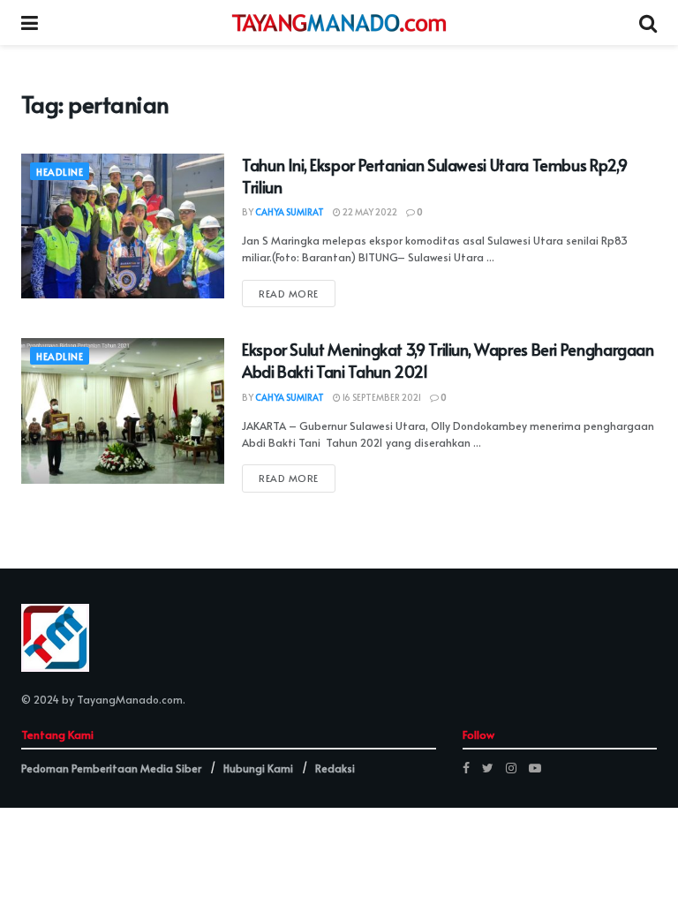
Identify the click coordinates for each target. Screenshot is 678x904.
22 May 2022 (369, 212)
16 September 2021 (381, 397)
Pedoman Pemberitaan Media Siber (111, 768)
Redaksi (335, 768)
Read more (289, 293)
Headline (59, 171)
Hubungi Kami (258, 768)
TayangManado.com (130, 699)
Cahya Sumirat (289, 212)
